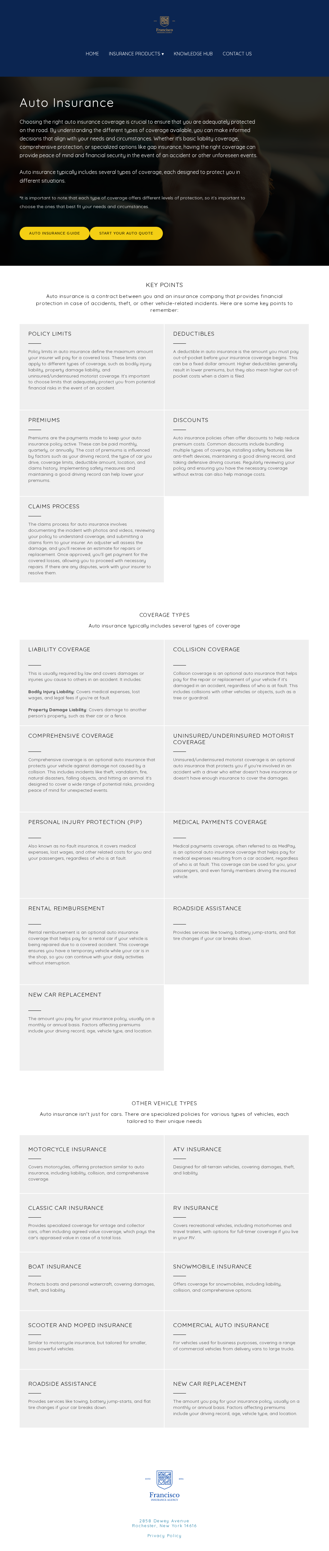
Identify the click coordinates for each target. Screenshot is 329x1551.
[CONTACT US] (233, 62)
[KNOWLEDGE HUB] (189, 62)
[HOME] (88, 62)
